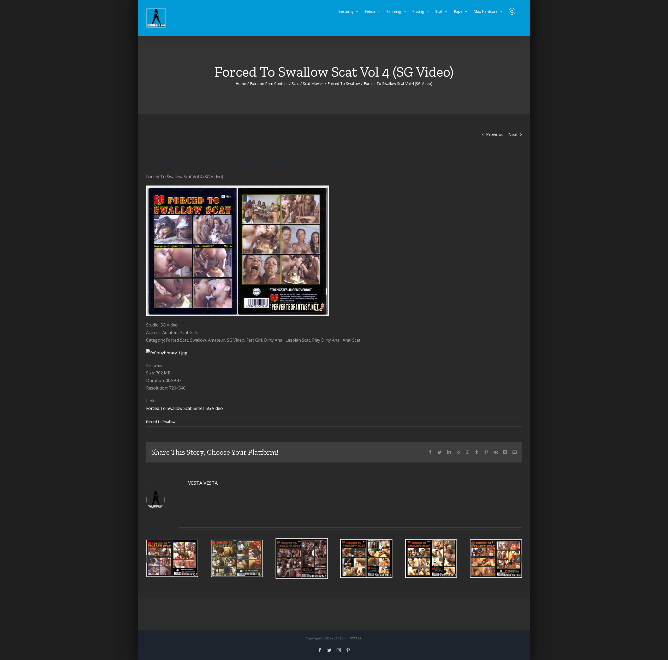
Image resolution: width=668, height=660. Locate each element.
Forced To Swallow (160, 421)
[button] (512, 11)
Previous (494, 134)
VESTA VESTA (203, 483)
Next (513, 134)
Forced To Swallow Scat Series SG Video (184, 408)
